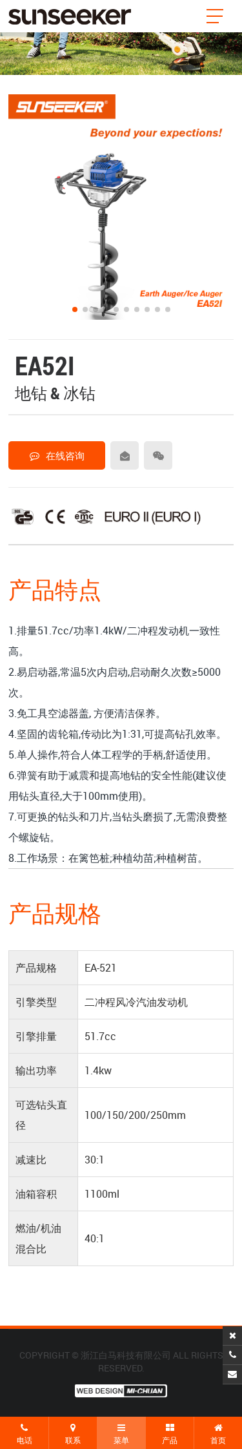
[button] (74, 309)
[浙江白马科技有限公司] (69, 16)
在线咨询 (65, 455)
